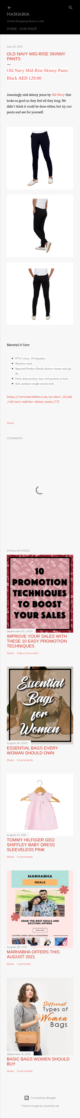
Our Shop (28, 29)
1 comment (24, 963)
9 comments (25, 856)
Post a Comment (27, 653)
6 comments (25, 760)
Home (12, 29)
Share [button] (10, 423)
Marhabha (18, 15)
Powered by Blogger (43, 1097)
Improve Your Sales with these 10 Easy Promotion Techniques (37, 641)
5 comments (24, 1071)
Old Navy (58, 95)
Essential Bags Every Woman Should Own (32, 750)
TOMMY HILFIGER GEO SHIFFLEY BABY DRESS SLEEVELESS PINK (31, 845)
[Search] (70, 7)
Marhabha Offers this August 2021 (33, 954)
